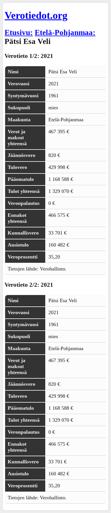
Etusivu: (19, 32)
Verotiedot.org (36, 15)
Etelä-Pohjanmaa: (65, 32)
